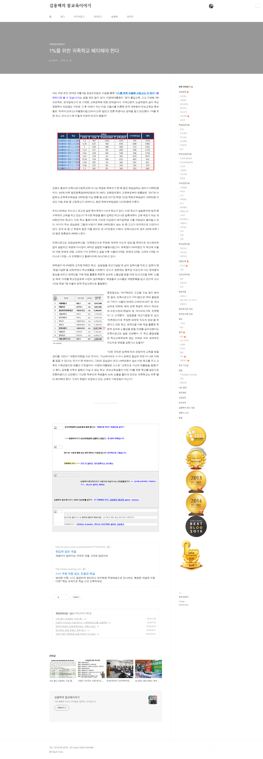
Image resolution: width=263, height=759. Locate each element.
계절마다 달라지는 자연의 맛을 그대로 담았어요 (82, 555)
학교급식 (183, 137)
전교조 (183, 265)
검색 (204, 6)
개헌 (181, 379)
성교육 (182, 120)
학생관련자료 (62, 613)
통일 (180, 418)
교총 (181, 269)
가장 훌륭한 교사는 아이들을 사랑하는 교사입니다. (75, 701)
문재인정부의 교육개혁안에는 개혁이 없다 (76, 626)
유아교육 (183, 252)
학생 (181, 129)
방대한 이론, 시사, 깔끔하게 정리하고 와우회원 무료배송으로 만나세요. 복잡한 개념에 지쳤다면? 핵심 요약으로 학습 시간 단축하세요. (105, 579)
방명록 (114, 16)
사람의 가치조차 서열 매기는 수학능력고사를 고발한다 (82, 622)
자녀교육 (183, 174)
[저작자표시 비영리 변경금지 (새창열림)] (86, 597)
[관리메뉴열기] (257, 5)
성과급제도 (184, 104)
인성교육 (183, 283)
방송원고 (183, 304)
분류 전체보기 (185, 87)
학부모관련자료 (185, 154)
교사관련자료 (184, 183)
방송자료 (182, 292)
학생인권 (183, 145)
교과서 (182, 215)
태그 (63, 16)
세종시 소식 (183, 413)
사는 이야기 (184, 340)
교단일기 (183, 227)
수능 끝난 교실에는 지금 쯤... (69, 618)
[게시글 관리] (65, 597)
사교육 (182, 166)
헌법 (180, 370)
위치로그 (98, 16)
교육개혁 (183, 116)
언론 (181, 239)
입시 (72, 613)
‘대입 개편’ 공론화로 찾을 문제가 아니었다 (76, 634)
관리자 (130, 16)
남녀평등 (183, 141)
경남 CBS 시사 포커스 (188, 300)
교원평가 (183, 100)
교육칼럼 (183, 187)
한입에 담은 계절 (66, 551)
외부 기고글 (183, 365)
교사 (181, 195)
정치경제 (182, 392)
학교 (181, 203)
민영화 (182, 344)
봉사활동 (183, 207)
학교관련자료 (184, 244)
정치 (181, 332)
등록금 (182, 178)
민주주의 (182, 403)
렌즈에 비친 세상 (186, 309)
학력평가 (183, 199)
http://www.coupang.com (68, 569)
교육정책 (183, 92)
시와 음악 (183, 387)
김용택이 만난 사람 (187, 408)
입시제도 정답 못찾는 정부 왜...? (71, 630)
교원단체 (183, 261)
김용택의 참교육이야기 (70, 6)
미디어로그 (79, 16)
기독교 (182, 323)
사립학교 (183, 223)
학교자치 (183, 112)
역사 (182, 356)
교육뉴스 (183, 296)
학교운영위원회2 (186, 162)
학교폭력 (183, 133)
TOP (211, 748)
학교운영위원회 (186, 158)
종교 (180, 319)
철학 (181, 279)
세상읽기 (183, 360)
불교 (181, 327)
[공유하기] (62, 597)
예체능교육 (184, 211)
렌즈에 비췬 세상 (186, 314)
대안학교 (183, 256)
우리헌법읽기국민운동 (188, 375)
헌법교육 (183, 383)
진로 (181, 287)
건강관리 (182, 397)
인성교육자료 (184, 274)
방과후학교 (184, 219)
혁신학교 (183, 108)
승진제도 (183, 96)
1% (118, 93)
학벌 (181, 235)
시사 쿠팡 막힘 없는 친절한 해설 (75, 573)
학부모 (182, 191)
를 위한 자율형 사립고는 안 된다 (137, 93)
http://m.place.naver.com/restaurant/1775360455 (80, 547)
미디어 (182, 348)
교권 (181, 231)
